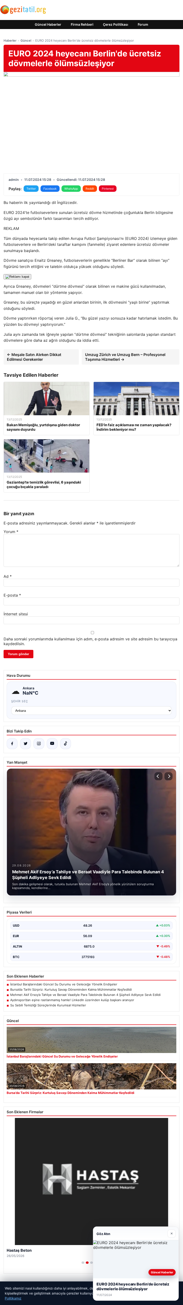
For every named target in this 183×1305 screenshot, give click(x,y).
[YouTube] (52, 743)
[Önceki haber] (158, 776)
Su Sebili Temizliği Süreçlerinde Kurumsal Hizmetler (48, 1005)
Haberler (10, 40)
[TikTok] (65, 743)
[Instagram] (38, 743)
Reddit (90, 188)
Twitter (31, 188)
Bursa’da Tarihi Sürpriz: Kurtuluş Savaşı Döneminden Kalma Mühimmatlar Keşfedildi (71, 989)
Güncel (25, 40)
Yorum (11, 531)
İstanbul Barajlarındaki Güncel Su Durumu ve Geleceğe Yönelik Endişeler (63, 984)
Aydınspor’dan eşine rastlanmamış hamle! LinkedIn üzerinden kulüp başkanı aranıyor (72, 1000)
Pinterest (108, 188)
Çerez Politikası (115, 24)
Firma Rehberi (82, 24)
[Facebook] (12, 743)
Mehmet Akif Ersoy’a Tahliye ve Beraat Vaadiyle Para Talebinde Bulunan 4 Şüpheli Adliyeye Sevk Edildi (85, 995)
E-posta (12, 595)
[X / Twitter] (25, 743)
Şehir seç (19, 701)
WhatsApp (71, 188)
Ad (8, 576)
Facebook (50, 188)
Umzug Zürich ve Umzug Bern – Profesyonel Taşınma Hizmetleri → (125, 357)
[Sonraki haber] (168, 776)
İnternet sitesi (16, 614)
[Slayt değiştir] (82, 1262)
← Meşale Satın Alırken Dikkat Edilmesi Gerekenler (34, 357)
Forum (143, 24)
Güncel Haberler (48, 24)
